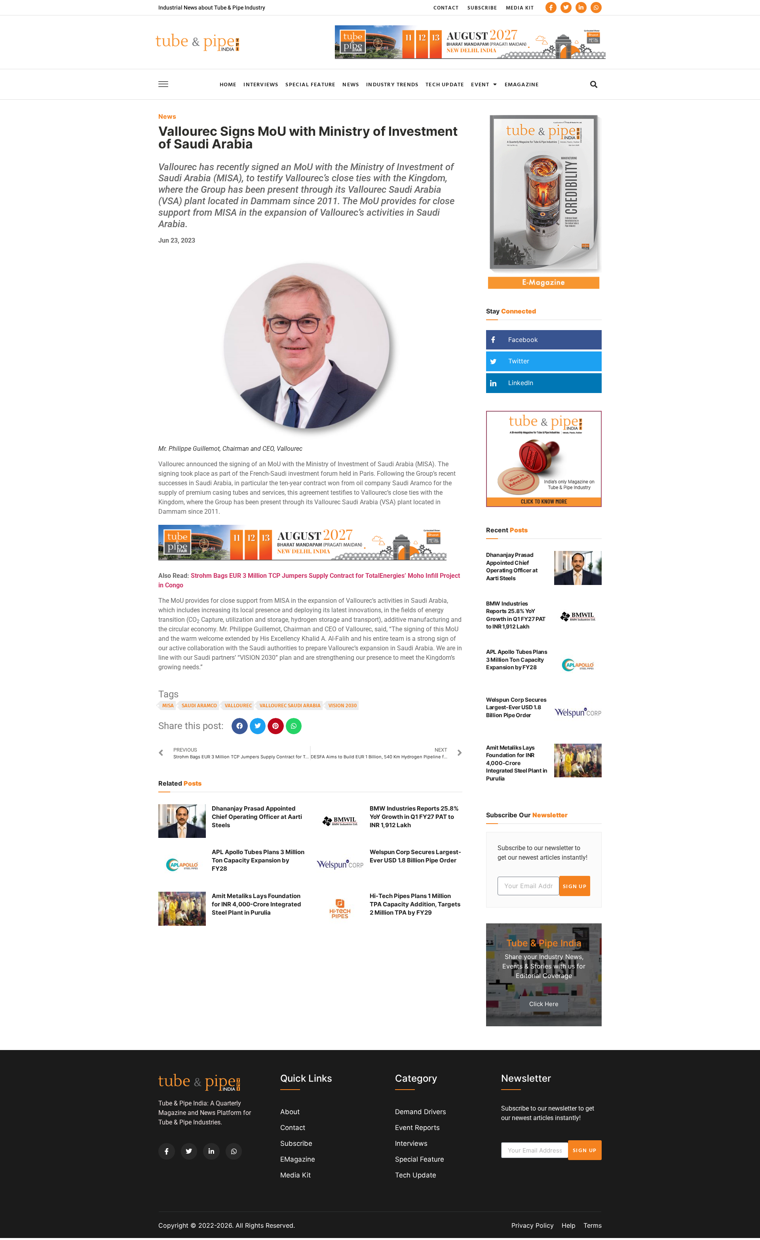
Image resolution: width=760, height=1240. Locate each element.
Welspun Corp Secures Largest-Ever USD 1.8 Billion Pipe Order (516, 707)
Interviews (260, 84)
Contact (446, 7)
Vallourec (238, 705)
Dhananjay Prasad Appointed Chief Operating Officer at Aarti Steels (257, 817)
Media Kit (520, 7)
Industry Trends (392, 84)
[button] (593, 84)
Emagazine (522, 84)
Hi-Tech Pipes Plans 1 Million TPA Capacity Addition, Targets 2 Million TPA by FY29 (415, 904)
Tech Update (445, 84)
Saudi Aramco (199, 705)
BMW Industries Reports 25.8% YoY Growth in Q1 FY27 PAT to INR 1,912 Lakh (414, 817)
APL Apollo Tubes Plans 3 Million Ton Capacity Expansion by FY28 (258, 860)
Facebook (522, 340)
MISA (168, 705)
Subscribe (482, 7)
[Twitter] (566, 7)
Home (228, 84)
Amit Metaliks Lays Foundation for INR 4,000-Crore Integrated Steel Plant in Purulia (256, 904)
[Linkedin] (581, 7)
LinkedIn (519, 383)
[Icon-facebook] (551, 7)
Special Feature (310, 84)
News (350, 84)
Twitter (517, 361)
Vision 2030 (343, 705)
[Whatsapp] (596, 7)
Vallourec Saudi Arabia (290, 705)
